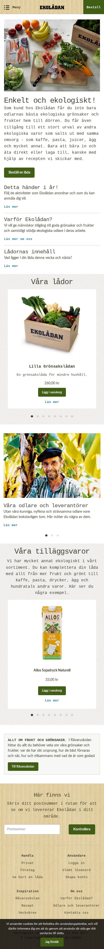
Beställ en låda (19, 172)
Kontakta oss (76, 913)
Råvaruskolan (27, 898)
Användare (76, 856)
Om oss (76, 891)
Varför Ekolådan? (76, 898)
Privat (27, 863)
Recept (27, 906)
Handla (27, 856)
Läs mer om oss (18, 239)
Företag (27, 870)
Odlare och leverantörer (76, 906)
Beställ (94, 7)
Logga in (76, 863)
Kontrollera (81, 829)
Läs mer (11, 207)
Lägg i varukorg (52, 392)
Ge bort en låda (27, 877)
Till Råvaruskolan (23, 766)
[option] (52, 349)
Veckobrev (27, 913)
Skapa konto (76, 877)
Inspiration (27, 891)
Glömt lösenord (76, 870)
